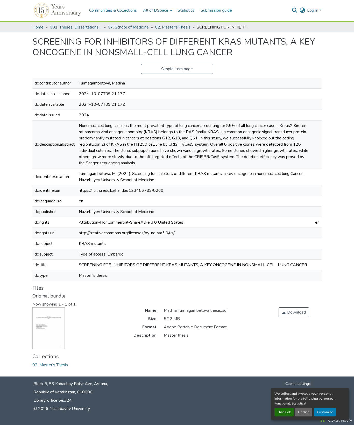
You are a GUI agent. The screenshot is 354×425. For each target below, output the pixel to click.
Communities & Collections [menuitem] (113, 10)
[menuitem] (157, 10)
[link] (294, 312)
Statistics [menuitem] (186, 10)
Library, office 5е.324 (52, 400)
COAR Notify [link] (340, 420)
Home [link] (38, 27)
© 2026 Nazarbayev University (61, 409)
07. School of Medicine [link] (128, 27)
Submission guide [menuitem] (216, 10)
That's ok (284, 412)
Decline (303, 412)
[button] (58, 10)
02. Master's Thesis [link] (172, 27)
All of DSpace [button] (155, 10)
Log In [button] (313, 10)
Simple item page (177, 69)
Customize (325, 412)
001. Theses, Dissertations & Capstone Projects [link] (76, 27)
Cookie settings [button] (298, 383)
